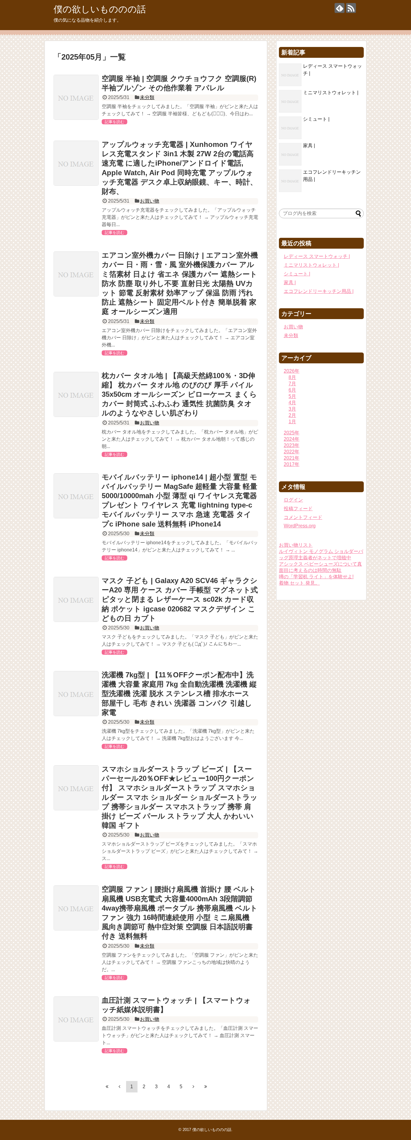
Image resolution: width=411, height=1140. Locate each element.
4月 (292, 402)
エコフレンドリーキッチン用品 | (319, 291)
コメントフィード (303, 517)
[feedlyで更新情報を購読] (340, 8)
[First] (107, 1086)
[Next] (193, 1086)
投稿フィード (298, 508)
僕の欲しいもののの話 (100, 9)
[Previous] (119, 1086)
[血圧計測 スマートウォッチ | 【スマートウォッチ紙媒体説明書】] (76, 1019)
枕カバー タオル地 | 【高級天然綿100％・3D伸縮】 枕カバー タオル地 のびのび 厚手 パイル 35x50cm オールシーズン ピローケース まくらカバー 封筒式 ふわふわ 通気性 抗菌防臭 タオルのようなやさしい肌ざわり (179, 394)
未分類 (147, 97)
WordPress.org (300, 525)
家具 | (309, 145)
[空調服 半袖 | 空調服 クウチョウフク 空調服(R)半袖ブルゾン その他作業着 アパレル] (76, 97)
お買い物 (149, 200)
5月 (292, 396)
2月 (292, 415)
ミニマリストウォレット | (330, 92)
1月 (292, 421)
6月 (292, 390)
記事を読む (114, 122)
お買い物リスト (296, 545)
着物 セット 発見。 (299, 583)
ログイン (293, 499)
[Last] (206, 1086)
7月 (292, 383)
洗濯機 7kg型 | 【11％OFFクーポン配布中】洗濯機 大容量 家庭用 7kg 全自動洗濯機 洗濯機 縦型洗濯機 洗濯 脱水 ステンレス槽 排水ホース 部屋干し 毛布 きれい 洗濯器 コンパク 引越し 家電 (179, 693)
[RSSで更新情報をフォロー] (351, 8)
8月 (292, 377)
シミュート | (316, 119)
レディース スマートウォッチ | (317, 256)
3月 (292, 409)
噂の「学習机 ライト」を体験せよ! (316, 576)
